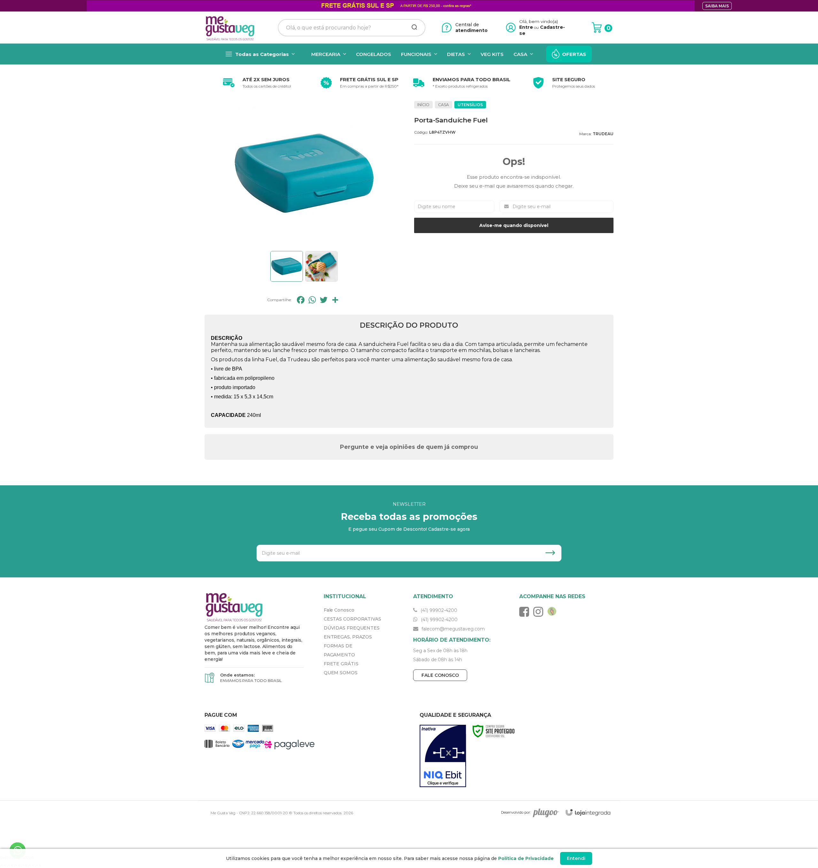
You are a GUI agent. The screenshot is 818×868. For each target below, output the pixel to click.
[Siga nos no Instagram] (539, 612)
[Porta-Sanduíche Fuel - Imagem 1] (286, 266)
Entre (526, 27)
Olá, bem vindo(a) (538, 21)
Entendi (576, 858)
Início (423, 104)
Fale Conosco (339, 610)
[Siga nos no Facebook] (525, 612)
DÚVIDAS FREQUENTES (352, 628)
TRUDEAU (603, 133)
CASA (443, 104)
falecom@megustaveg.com (452, 629)
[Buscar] (412, 27)
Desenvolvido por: (515, 812)
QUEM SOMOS (341, 673)
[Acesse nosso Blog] (553, 612)
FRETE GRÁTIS (341, 664)
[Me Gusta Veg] (231, 27)
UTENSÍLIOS (470, 104)
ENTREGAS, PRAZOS (348, 637)
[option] (255, 82)
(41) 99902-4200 (438, 610)
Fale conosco (440, 675)
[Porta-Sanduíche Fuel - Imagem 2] (321, 266)
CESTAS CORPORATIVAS (352, 619)
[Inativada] (443, 756)
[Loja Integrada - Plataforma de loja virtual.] (588, 812)
